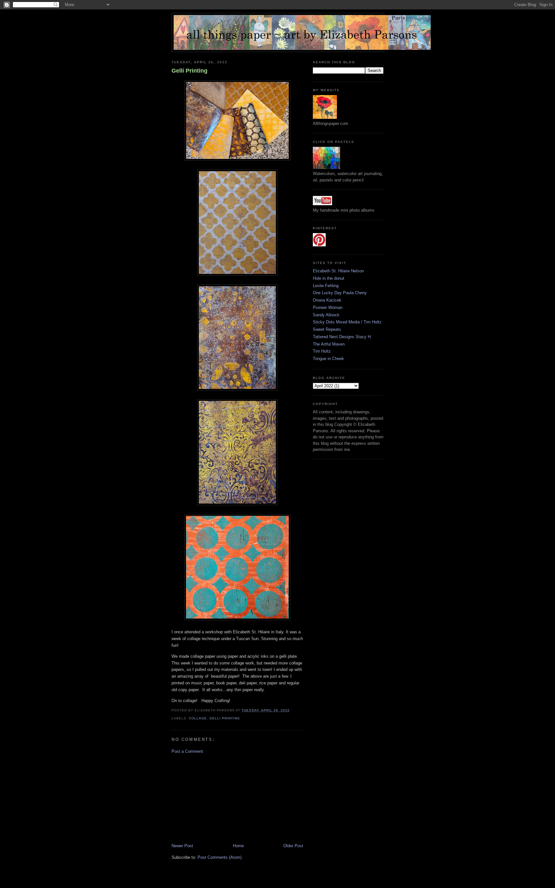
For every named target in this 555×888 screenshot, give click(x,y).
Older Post (293, 845)
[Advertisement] (220, 798)
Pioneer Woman (327, 307)
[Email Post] (291, 710)
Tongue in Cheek (328, 358)
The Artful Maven (329, 344)
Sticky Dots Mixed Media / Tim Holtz (347, 322)
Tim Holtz (322, 351)
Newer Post (182, 845)
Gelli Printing (189, 70)
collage (198, 718)
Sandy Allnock (326, 314)
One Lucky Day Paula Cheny (340, 292)
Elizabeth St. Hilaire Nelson (338, 270)
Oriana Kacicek (327, 300)
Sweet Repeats (327, 329)
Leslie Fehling (326, 285)
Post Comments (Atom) (220, 857)
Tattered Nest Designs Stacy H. (342, 336)
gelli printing (224, 718)
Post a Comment (187, 751)
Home (238, 845)
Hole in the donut (328, 278)
